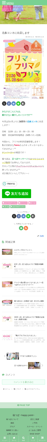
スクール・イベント (35, 427)
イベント (24, 203)
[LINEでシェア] (18, 103)
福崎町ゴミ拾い (12, 430)
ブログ (12, 427)
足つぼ (33, 203)
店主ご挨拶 (34, 419)
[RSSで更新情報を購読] (26, 228)
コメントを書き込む (23, 382)
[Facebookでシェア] (9, 103)
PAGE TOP (24, 405)
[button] (23, 103)
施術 (12, 423)
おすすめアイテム (11, 203)
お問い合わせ (12, 434)
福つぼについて (12, 419)
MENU (10, 3)
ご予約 (34, 423)
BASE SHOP (35, 434)
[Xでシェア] (4, 103)
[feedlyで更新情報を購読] (21, 228)
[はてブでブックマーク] (13, 103)
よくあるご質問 (35, 430)
